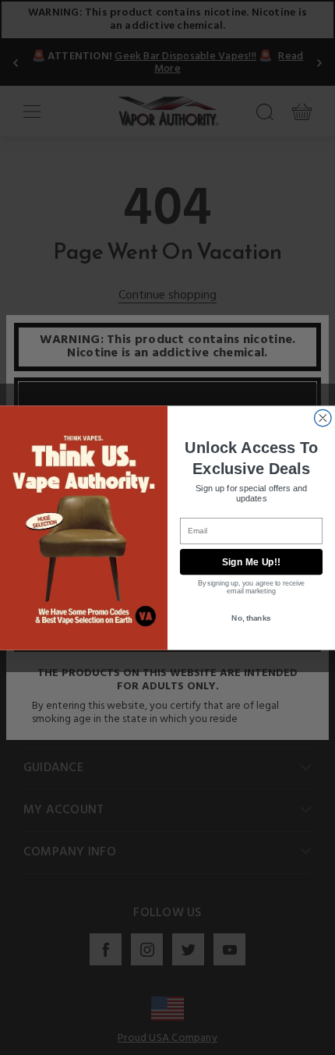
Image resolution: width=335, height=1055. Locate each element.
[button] (334, 1043)
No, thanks (250, 617)
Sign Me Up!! (251, 562)
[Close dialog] (323, 418)
